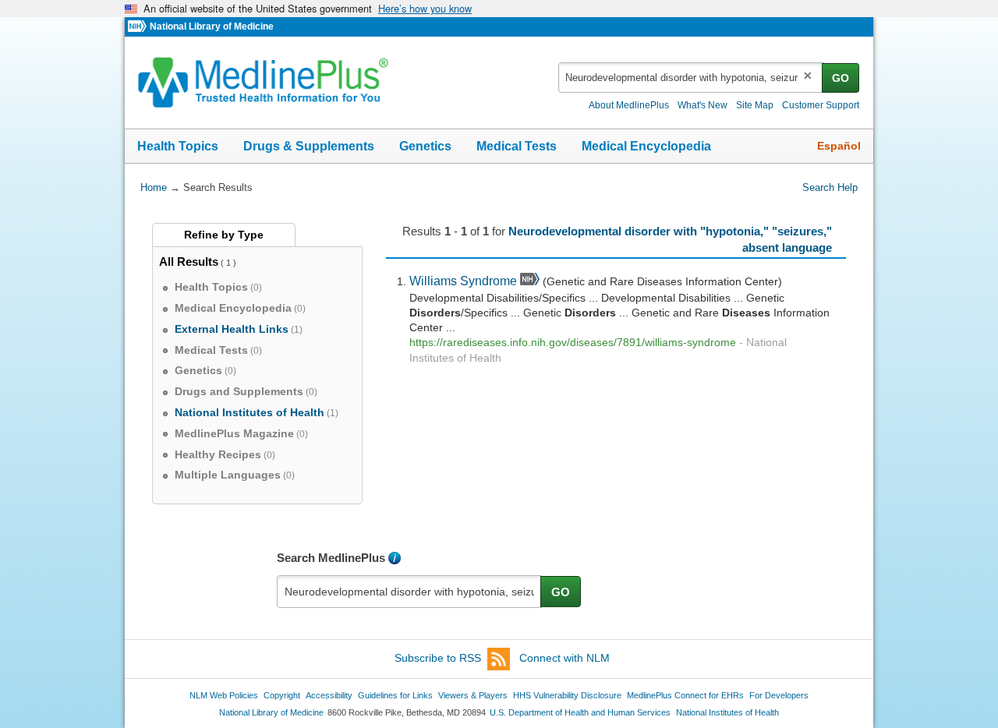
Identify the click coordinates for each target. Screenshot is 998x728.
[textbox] (691, 77)
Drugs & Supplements (308, 146)
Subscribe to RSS (438, 658)
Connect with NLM (564, 658)
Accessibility (329, 695)
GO (840, 78)
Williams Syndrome (463, 281)
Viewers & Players (473, 695)
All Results (188, 261)
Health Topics (177, 146)
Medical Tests (516, 146)
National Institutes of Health (727, 712)
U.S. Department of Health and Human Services (580, 712)
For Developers (779, 695)
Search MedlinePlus (331, 557)
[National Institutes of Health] (139, 27)
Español (839, 146)
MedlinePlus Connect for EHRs (685, 695)
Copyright (282, 695)
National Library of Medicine (212, 26)
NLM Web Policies (223, 695)
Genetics (425, 146)
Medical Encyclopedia (646, 146)
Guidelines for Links (395, 695)
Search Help (830, 187)
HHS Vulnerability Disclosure (567, 695)
